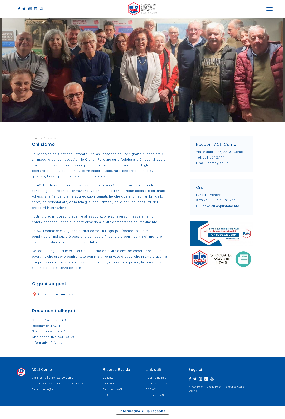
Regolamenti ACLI (46, 326)
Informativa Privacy (47, 343)
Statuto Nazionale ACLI (50, 320)
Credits (192, 391)
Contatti (108, 377)
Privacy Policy (196, 386)
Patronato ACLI (113, 389)
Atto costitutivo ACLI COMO (54, 337)
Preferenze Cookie (234, 386)
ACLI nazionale (156, 377)
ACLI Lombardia (157, 383)
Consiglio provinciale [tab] (56, 294)
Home (35, 138)
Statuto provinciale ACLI (51, 331)
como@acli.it (217, 163)
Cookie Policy (214, 386)
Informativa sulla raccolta (142, 411)
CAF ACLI (109, 383)
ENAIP (107, 395)
